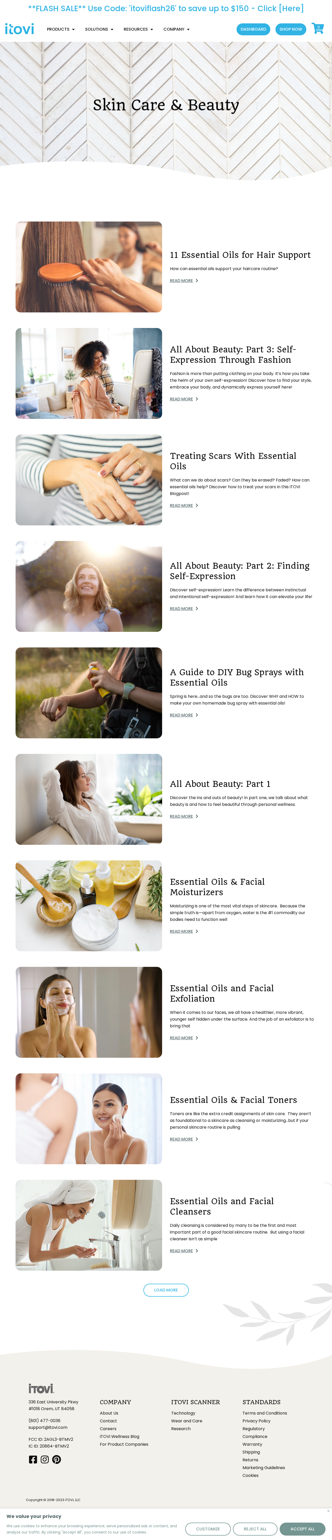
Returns (250, 1460)
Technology (183, 1413)
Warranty (252, 1444)
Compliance (255, 1436)
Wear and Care (186, 1421)
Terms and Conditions (265, 1413)
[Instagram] (44, 1459)
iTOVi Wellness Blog (119, 1436)
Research (181, 1428)
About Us (109, 1413)
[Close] (328, 1511)
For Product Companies (124, 1444)
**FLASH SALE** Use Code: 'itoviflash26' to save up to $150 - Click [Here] (166, 8)
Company (173, 29)
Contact (108, 1421)
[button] (253, 29)
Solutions (96, 29)
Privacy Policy (257, 1421)
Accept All (302, 1529)
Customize (208, 1529)
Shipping (251, 1452)
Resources (136, 29)
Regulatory (254, 1428)
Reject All (255, 1529)
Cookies (251, 1475)
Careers (108, 1428)
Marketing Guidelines (264, 1467)
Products (58, 29)
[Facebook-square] (33, 1459)
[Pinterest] (56, 1459)
